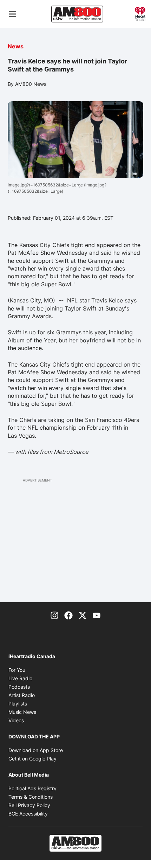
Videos (16, 720)
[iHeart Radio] (140, 13)
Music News (22, 712)
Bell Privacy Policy (29, 805)
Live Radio (20, 678)
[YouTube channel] (96, 614)
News (16, 46)
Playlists (17, 704)
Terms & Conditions (30, 797)
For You (16, 670)
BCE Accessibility (28, 814)
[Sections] (13, 14)
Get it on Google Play (32, 759)
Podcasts (19, 687)
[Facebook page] (68, 614)
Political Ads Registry (32, 788)
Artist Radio (21, 695)
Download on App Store (35, 750)
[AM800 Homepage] (77, 14)
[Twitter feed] (82, 614)
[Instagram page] (54, 614)
